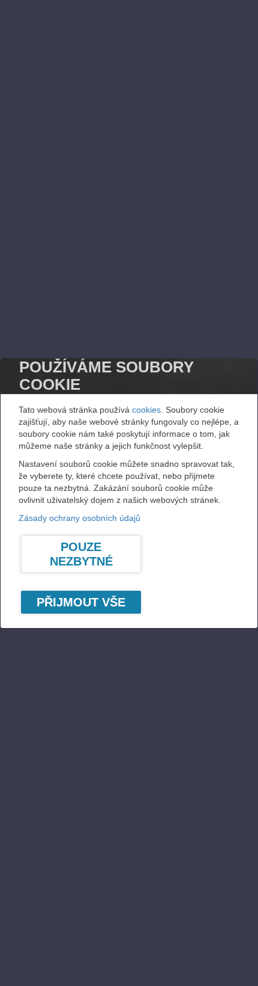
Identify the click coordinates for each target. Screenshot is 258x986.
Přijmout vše (81, 602)
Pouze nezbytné (81, 554)
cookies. (147, 409)
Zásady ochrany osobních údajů (79, 518)
